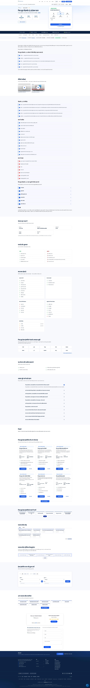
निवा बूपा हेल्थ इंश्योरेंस (25, 4)
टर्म (45, 1)
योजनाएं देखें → (60, 24)
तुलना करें (68, 581)
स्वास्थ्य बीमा (20, 4)
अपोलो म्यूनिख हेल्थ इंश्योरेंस (23, 601)
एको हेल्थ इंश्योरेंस (67, 601)
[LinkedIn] (71, 673)
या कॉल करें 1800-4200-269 (68, 653)
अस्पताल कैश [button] (22, 197)
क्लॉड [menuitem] (59, 4)
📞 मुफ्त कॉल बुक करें (22, 468)
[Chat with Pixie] (87, 685)
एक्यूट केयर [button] (22, 190)
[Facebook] (63, 673)
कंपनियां (34, 573)
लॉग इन (60, 1)
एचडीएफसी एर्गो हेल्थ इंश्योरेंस (23, 604)
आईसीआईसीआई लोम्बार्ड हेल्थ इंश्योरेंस (34, 601)
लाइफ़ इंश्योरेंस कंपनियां (57, 666)
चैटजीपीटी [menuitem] (56, 4)
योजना (20, 581)
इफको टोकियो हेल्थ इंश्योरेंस (56, 601)
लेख (50, 1)
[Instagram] (67, 673)
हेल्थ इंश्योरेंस (47, 660)
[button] (24, 87)
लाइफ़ (42, 1)
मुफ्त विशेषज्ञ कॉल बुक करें (61, 26)
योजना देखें (30, 468)
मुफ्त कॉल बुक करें (69, 1)
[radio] (53, 13)
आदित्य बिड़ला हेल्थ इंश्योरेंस (45, 601)
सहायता (53, 1)
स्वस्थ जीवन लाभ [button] (23, 203)
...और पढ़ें (38, 12)
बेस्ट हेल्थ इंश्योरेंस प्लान (57, 662)
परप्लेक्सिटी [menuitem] (63, 4)
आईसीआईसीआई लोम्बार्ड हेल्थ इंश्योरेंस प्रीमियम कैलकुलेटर (31, 555)
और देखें (45, 516)
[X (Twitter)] (65, 673)
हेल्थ (40, 1)
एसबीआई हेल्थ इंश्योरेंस (34, 604)
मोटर (47, 1)
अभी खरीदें (63, 1)
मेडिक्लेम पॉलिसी (56, 669)
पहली (21, 577)
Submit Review (54, 621)
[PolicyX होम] (21, 1)
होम (18, 4)
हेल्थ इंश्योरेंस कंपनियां (57, 663)
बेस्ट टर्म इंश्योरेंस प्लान (57, 667)
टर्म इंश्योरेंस (46, 662)
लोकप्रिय (24, 527)
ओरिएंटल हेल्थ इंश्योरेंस (45, 604)
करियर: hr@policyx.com (22, 666)
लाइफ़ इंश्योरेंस (47, 663)
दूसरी (45, 577)
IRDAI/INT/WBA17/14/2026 (48, 684)
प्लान (37, 573)
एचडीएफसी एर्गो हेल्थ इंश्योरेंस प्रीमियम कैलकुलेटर (49, 555)
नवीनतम (20, 527)
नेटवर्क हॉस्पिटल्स (57, 660)
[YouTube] (69, 673)
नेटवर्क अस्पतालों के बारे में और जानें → (67, 353)
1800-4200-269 (21, 663)
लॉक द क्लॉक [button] (23, 200)
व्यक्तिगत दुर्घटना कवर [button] (24, 194)
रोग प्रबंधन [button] (22, 187)
